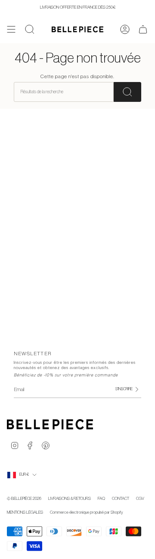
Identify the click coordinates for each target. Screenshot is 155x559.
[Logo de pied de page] (50, 424)
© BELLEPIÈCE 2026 (24, 498)
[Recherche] (127, 91)
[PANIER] (143, 29)
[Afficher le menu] (11, 29)
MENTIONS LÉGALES (25, 512)
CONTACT (120, 498)
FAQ (101, 498)
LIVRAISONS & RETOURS (69, 498)
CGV (140, 498)
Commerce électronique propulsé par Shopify (86, 512)
